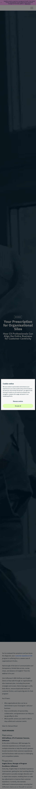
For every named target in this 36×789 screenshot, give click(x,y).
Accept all (18, 406)
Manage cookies (18, 401)
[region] (18, 394)
